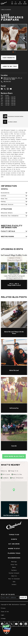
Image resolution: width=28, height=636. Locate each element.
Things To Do (14, 471)
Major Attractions (17, 478)
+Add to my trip (9, 66)
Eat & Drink (6, 474)
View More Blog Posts (14, 456)
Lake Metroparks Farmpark (11, 515)
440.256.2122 (7, 81)
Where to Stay (17, 474)
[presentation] (15, 115)
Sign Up (23, 597)
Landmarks (6, 478)
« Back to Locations (6, 9)
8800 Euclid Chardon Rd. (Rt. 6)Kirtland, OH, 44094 (13, 78)
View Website (8, 58)
